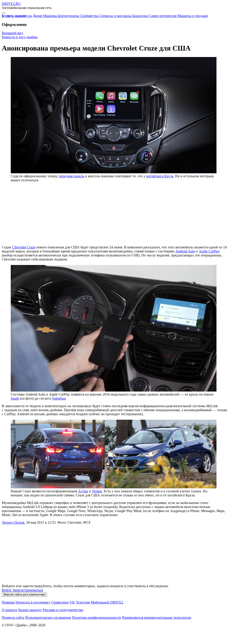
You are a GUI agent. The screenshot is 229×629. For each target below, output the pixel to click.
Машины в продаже (193, 16)
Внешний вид (12, 33)
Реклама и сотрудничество (63, 610)
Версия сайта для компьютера (24, 594)
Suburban (59, 398)
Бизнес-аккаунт (30, 610)
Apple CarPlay (209, 251)
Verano (97, 491)
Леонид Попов (13, 522)
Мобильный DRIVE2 (107, 602)
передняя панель (71, 176)
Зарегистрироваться (28, 590)
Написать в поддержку (32, 602)
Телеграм (83, 602)
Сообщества (89, 16)
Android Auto (185, 251)
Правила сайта (13, 617)
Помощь (8, 602)
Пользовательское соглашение (48, 617)
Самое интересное (163, 16)
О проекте (9, 610)
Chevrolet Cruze (23, 247)
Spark (15, 398)
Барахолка (140, 16)
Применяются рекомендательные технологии (156, 617)
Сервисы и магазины (115, 16)
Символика (60, 602)
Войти (7, 590)
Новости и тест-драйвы (20, 37)
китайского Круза (159, 176)
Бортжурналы (69, 16)
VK (72, 602)
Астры (83, 491)
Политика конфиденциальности (96, 617)
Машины (50, 16)
